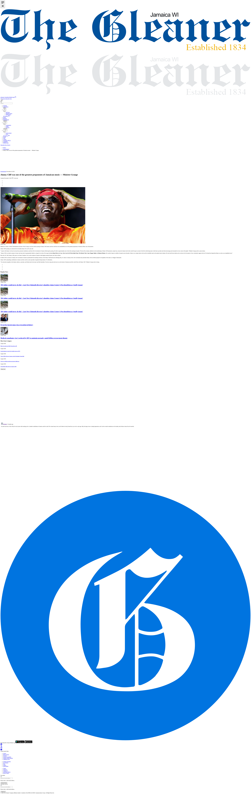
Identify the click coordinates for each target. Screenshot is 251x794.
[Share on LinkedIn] (3, 183)
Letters (7, 126)
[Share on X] (3, 185)
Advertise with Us (7, 140)
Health (4, 136)
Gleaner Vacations (7, 761)
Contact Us (5, 770)
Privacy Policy (6, 773)
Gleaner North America (8, 758)
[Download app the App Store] (28, 742)
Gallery (4, 765)
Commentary (8, 125)
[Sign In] (2, 100)
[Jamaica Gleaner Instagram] (1, 748)
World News (8, 114)
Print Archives (6, 754)
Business (5, 118)
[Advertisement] (125, 161)
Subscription (5, 766)
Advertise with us (6, 772)
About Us (5, 769)
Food (7, 134)
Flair (4, 763)
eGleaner (5, 105)
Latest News (5, 106)
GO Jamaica (5, 762)
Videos (4, 768)
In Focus (7, 127)
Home (4, 147)
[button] (3, 97)
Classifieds (5, 141)
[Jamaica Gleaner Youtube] (1, 750)
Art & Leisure (9, 133)
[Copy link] (3, 180)
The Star (5, 755)
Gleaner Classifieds (7, 757)
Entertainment (6, 119)
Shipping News (9, 113)
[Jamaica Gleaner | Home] (125, 52)
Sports (4, 117)
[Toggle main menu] (3, 4)
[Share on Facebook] (3, 182)
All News (8, 112)
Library (4, 753)
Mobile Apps (5, 142)
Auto (4, 138)
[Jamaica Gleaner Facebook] (1, 744)
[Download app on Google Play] (20, 742)
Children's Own (6, 759)
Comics (4, 139)
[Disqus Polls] (125, 404)
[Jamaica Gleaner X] (1, 746)
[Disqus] (125, 438)
